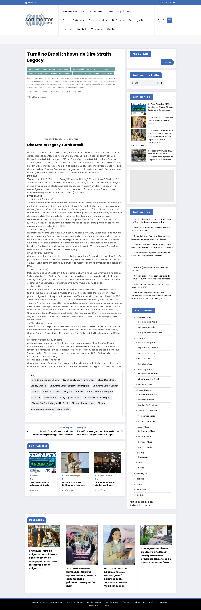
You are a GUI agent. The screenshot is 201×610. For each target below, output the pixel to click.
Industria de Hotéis (146, 421)
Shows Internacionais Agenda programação (67, 87)
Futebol (81, 29)
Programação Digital (147, 322)
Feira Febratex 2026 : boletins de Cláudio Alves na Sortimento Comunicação (40, 484)
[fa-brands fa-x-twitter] (162, 2)
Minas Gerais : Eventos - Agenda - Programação (48, 69)
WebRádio (96, 29)
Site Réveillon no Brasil (148, 373)
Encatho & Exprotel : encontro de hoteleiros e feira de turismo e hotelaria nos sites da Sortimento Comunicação (151, 295)
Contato (112, 29)
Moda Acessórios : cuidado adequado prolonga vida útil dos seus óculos (53, 433)
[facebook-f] (159, 2)
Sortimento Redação (38, 91)
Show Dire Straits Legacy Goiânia (57, 81)
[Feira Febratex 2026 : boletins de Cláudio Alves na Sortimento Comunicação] (42, 462)
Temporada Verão (146, 416)
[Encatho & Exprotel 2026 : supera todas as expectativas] (75, 462)
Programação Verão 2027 (150, 332)
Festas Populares (119, 11)
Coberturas (95, 11)
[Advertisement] (152, 186)
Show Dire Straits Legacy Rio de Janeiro (87, 81)
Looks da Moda (145, 447)
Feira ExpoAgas (145, 364)
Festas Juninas (145, 384)
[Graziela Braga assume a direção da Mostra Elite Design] (138, 122)
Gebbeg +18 (135, 20)
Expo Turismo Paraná (148, 347)
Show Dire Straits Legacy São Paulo (55, 84)
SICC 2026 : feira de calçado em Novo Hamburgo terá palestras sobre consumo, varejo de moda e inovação (53, 577)
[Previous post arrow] (28, 431)
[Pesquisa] (159, 20)
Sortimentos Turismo (147, 394)
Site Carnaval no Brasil (148, 379)
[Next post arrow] (122, 431)
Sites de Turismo (72, 20)
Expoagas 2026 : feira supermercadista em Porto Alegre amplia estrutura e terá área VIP (130, 554)
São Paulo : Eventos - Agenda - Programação (93, 73)
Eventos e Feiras (72, 11)
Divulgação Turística (147, 405)
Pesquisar (167, 62)
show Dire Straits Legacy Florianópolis (69, 385)
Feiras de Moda (145, 442)
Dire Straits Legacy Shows (39, 78)
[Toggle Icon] (169, 20)
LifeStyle (117, 20)
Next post (82, 428)
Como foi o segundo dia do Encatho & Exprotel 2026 (105, 484)
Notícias (67, 29)
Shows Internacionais (40, 87)
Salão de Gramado (146, 353)
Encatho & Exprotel (147, 342)
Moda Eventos (144, 436)
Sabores (142, 462)
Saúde (141, 467)
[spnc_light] (163, 20)
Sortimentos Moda (146, 431)
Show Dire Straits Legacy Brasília (89, 78)
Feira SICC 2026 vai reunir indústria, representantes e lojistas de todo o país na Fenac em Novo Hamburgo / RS (168, 575)
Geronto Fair (144, 358)
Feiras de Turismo (146, 399)
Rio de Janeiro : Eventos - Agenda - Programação (93, 69)
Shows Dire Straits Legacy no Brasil (50, 403)
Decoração (143, 457)
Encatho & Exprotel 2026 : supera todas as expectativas (73, 484)
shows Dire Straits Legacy (80, 84)
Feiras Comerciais (146, 327)
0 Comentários (75, 91)
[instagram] (170, 2)
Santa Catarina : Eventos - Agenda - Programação (49, 73)
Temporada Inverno (147, 410)
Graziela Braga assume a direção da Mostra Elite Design (160, 120)
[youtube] (174, 2)
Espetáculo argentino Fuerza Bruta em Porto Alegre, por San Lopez (98, 433)
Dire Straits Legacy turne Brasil (63, 78)
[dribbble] (166, 2)
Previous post (66, 428)
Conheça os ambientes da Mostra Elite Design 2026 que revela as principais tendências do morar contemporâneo (94, 555)
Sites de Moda (97, 20)
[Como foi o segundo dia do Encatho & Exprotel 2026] (107, 462)
